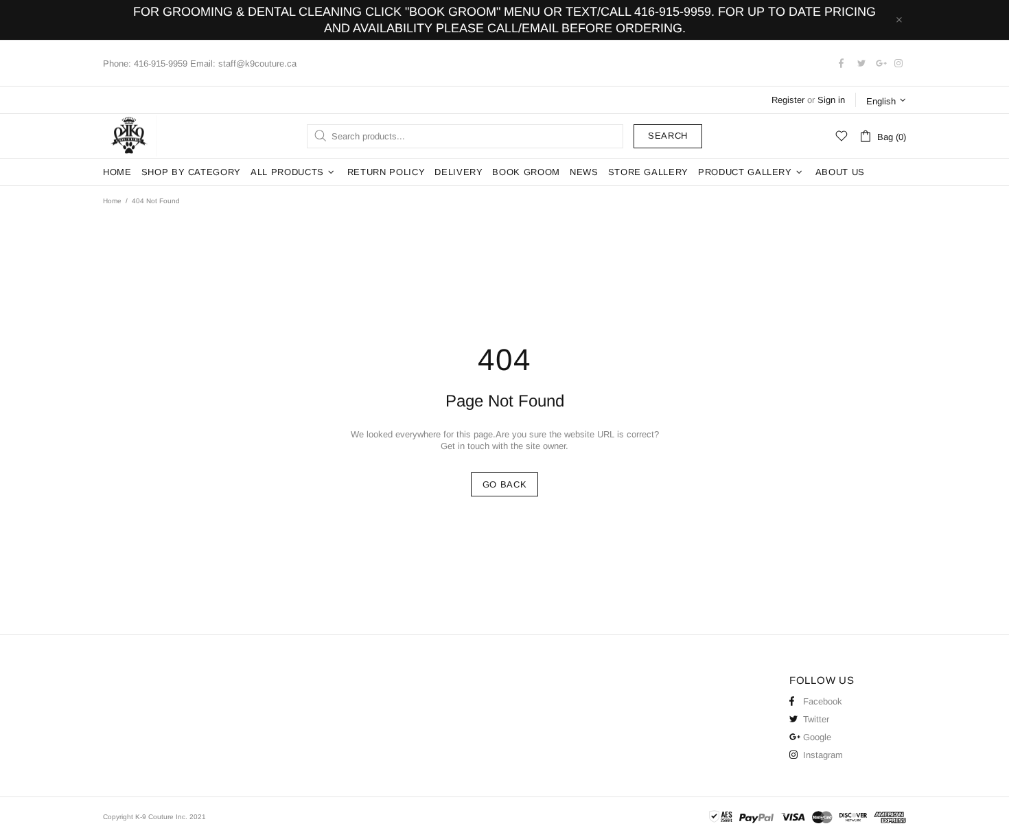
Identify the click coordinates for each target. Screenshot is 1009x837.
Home (112, 201)
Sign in (831, 100)
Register (788, 100)
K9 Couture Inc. (129, 136)
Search (668, 135)
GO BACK (505, 484)
